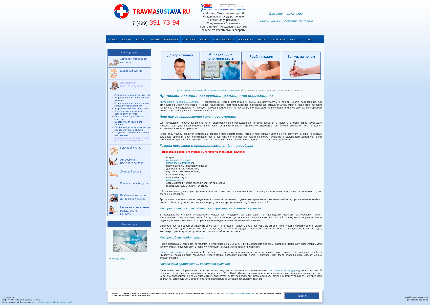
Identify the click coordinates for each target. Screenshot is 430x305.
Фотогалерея (129, 224)
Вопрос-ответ (245, 39)
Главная (112, 39)
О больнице (189, 39)
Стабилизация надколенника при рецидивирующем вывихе (132, 128)
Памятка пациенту (223, 39)
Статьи (308, 39)
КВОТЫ (262, 39)
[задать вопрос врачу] (181, 66)
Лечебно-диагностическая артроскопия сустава (128, 112)
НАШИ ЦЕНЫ (278, 39)
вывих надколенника (178, 160)
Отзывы (204, 39)
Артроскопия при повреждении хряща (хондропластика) (131, 104)
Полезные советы (118, 258)
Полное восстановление (174, 252)
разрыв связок (174, 180)
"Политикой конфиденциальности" (55, 302)
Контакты (295, 39)
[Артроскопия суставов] (152, 11)
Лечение (127, 39)
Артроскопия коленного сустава (221, 90)
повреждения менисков (179, 162)
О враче (140, 39)
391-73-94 (155, 22)
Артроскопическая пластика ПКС (132, 95)
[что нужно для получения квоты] (221, 66)
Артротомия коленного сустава (131, 108)
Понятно (302, 295)
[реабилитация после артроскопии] (261, 66)
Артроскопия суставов (189, 90)
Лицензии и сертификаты (164, 39)
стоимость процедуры (284, 270)
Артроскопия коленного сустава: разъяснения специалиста (132, 139)
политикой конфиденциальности (240, 293)
